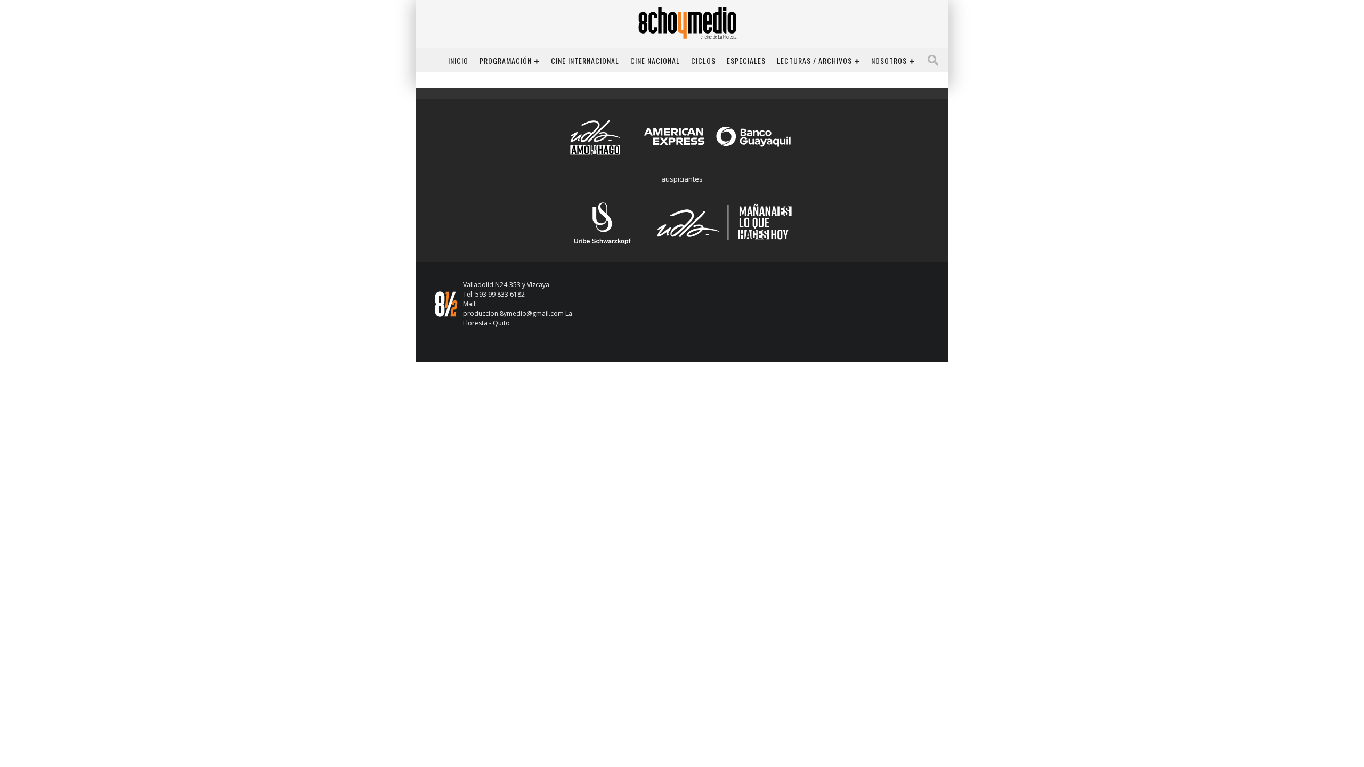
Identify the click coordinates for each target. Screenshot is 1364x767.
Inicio (458, 60)
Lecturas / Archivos (814, 60)
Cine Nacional (655, 60)
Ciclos (703, 60)
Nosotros (889, 60)
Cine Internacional (585, 60)
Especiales (746, 60)
